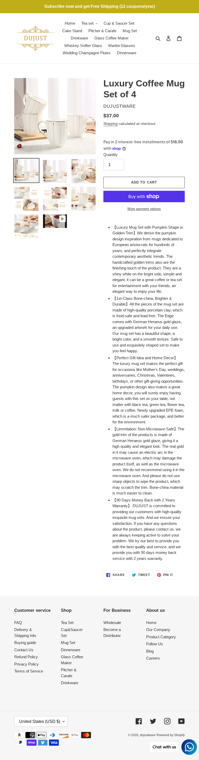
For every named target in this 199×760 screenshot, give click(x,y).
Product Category (161, 637)
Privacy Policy (26, 664)
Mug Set (68, 642)
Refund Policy (26, 657)
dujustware (147, 735)
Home (151, 622)
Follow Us (154, 644)
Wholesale (112, 622)
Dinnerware (70, 650)
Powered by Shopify (171, 735)
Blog (150, 651)
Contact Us (23, 650)
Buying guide (25, 642)
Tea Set (67, 622)
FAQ (18, 622)
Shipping (110, 123)
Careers (153, 658)
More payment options (144, 209)
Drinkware (69, 683)
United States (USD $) (39, 721)
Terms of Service (28, 671)
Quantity (110, 154)
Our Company (158, 629)
